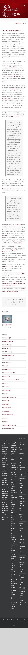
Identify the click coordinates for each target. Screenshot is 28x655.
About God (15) (7, 338)
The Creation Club (13, 565)
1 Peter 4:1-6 (15, 89)
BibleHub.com (14, 480)
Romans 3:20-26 (14, 116)
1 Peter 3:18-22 (13, 67)
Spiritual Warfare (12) (8, 414)
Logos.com (14, 492)
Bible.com (13, 478)
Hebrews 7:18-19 (14, 76)
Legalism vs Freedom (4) (9, 397)
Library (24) (6, 400)
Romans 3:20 (21, 274)
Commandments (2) (8, 355)
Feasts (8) (5, 365)
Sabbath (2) (6, 411)
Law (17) (5, 393)
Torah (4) (5, 418)
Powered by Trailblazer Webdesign (14, 621)
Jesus (10, 291)
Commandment (18, 290)
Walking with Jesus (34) (9, 425)
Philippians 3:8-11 (7, 252)
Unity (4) (5, 421)
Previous (18, 23)
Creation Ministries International (14, 543)
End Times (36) (7, 362)
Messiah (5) (6, 404)
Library (10, 290)
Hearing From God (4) (9, 372)
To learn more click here (5, 473)
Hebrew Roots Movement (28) (11, 379)
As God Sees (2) (7, 345)
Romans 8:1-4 (10, 226)
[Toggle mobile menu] (25, 5)
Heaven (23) (6, 376)
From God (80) (7, 369)
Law (7, 290)
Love (14, 291)
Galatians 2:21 (18, 243)
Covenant (23, 290)
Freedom (4, 291)
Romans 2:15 (6, 283)
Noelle (5, 288)
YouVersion (14, 469)
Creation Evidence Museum (13, 560)
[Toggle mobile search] (21, 5)
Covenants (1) (6, 359)
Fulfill (7, 291)
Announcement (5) (8, 341)
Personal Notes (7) (8, 407)
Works (16, 291)
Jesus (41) (5, 386)
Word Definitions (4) (8, 428)
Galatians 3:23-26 (7, 266)
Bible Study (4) (7, 348)
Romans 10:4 (5, 235)
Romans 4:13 (5, 189)
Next (23, 23)
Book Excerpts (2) (7, 352)
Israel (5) (5, 383)
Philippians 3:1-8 (14, 250)
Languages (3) (7, 390)
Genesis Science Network (13, 571)
